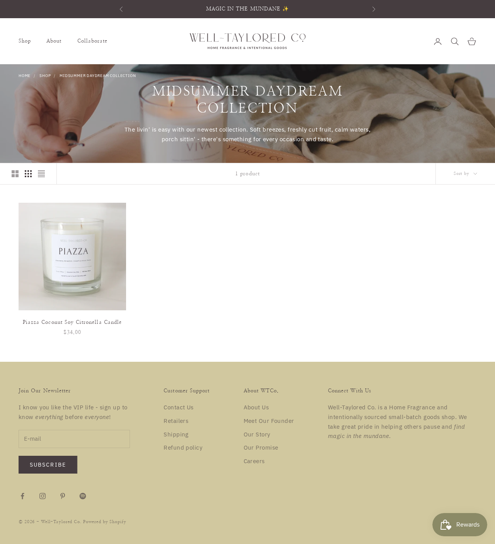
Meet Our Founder (269, 420)
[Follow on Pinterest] (63, 496)
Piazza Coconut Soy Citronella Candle (72, 322)
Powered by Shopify (104, 522)
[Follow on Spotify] (83, 496)
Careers (254, 461)
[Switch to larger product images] (15, 173)
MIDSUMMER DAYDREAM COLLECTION (98, 75)
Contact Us (179, 407)
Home (25, 75)
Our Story (257, 434)
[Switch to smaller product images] (28, 173)
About (53, 41)
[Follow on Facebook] (22, 496)
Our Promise (261, 447)
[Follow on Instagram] (42, 496)
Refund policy (183, 447)
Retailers (176, 420)
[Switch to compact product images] (41, 173)
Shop (25, 41)
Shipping (176, 434)
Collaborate (92, 41)
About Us (256, 407)
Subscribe (48, 464)
